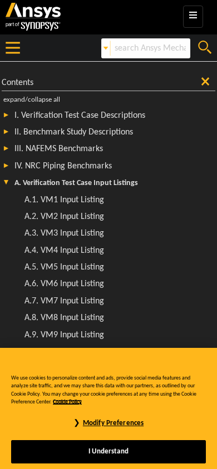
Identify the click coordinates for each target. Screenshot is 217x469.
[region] (108, 408)
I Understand (108, 451)
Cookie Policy (67, 402)
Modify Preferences (113, 423)
